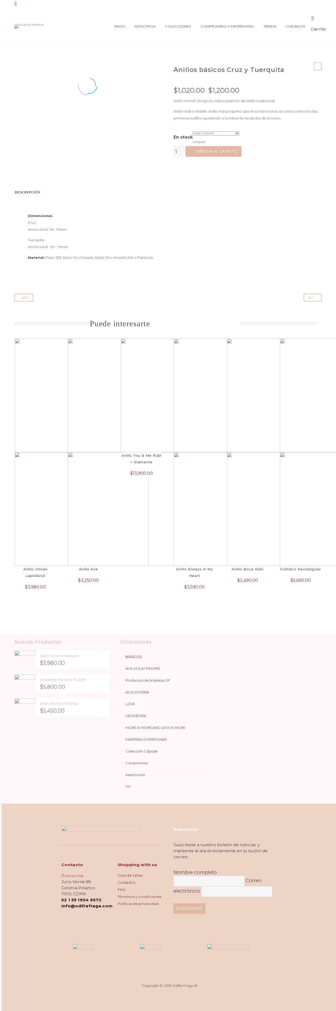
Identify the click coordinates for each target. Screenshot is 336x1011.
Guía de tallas (130, 875)
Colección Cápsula (141, 751)
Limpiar (199, 142)
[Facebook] (15, 113)
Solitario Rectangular (300, 569)
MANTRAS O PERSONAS (146, 739)
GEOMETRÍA (135, 716)
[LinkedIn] (47, 113)
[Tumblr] (39, 113)
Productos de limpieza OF (147, 680)
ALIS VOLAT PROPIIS (142, 668)
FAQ (122, 889)
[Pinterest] (31, 113)
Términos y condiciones (139, 896)
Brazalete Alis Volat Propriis (63, 679)
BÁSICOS (133, 657)
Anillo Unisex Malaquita (59, 656)
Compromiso (136, 763)
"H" (128, 786)
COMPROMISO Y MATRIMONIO (227, 26)
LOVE (130, 704)
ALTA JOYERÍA (137, 692)
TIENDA (270, 26)
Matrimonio (135, 775)
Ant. (25, 298)
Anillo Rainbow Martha (59, 703)
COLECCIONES (178, 26)
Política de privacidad (138, 904)
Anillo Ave (88, 569)
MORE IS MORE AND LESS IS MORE (155, 727)
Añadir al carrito (217, 151)
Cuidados (126, 882)
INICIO (119, 26)
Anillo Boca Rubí (247, 569)
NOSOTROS (145, 26)
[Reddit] (54, 113)
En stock (183, 137)
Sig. (311, 298)
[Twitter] (23, 113)
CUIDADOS (295, 26)
